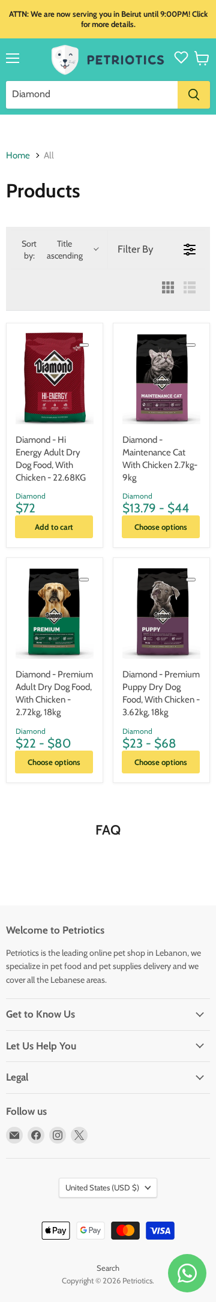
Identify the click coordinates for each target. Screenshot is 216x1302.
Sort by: (52, 249)
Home (18, 156)
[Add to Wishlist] (84, 345)
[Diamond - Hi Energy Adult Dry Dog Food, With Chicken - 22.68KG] (55, 378)
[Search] (194, 95)
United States (102, 1187)
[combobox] (92, 95)
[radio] (168, 288)
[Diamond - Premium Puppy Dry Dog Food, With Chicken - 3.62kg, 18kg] (161, 613)
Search (108, 1268)
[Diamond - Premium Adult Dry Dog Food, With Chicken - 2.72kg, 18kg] (55, 613)
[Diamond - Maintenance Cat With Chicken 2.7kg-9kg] (161, 378)
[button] (201, 58)
